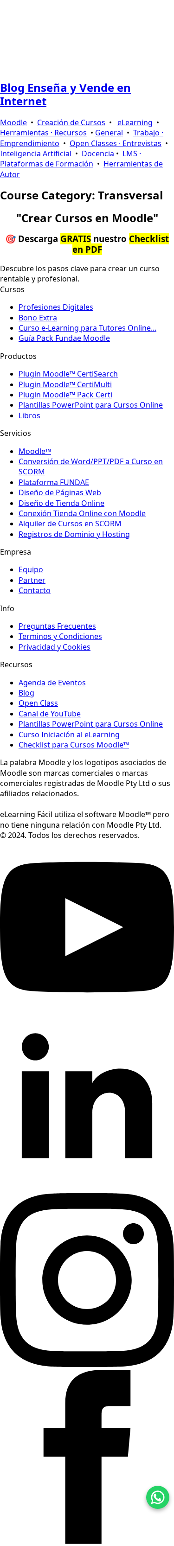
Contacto (35, 590)
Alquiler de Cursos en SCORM (70, 523)
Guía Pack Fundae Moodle (64, 338)
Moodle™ (35, 451)
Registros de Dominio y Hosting (74, 534)
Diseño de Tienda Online (61, 503)
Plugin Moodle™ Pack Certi (65, 395)
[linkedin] (87, 1188)
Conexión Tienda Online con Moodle (82, 513)
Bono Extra (38, 318)
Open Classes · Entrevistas (115, 143)
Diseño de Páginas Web (60, 492)
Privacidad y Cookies (54, 647)
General (109, 133)
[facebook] (87, 1541)
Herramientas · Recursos (43, 133)
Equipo (31, 569)
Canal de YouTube (50, 714)
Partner (32, 580)
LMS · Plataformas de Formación (70, 158)
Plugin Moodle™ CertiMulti (65, 384)
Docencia (98, 153)
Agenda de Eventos (52, 682)
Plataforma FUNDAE (54, 482)
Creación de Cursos (71, 122)
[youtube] (87, 1011)
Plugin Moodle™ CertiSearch (68, 374)
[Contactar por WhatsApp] (157, 1497)
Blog (26, 693)
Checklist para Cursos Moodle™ (74, 745)
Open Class (38, 703)
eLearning (135, 122)
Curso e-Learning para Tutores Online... (87, 328)
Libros (29, 415)
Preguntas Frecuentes (57, 626)
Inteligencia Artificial (35, 153)
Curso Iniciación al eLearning (69, 734)
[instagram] (87, 1364)
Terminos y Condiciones (60, 636)
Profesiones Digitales (56, 307)
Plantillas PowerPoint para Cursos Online (91, 405)
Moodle (13, 122)
